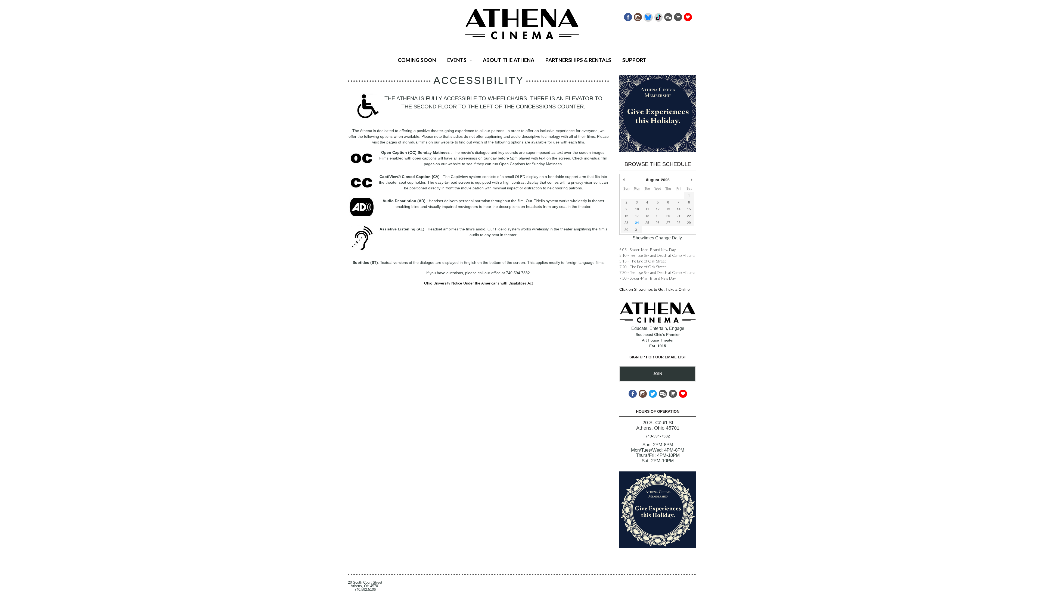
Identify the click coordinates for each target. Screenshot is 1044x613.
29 (689, 222)
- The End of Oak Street (642, 261)
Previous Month (624, 180)
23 (626, 222)
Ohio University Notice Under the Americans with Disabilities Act (478, 283)
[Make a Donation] (687, 16)
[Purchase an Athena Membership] (677, 16)
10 (637, 209)
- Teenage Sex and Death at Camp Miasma (657, 255)
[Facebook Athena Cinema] (627, 16)
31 (637, 229)
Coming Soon (417, 60)
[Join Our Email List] (667, 16)
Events (457, 60)
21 (679, 215)
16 (626, 215)
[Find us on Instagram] (637, 16)
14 (679, 209)
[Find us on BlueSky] (648, 16)
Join (657, 373)
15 (689, 209)
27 (668, 222)
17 (637, 215)
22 (689, 215)
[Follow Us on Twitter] (652, 392)
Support (634, 60)
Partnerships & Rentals (578, 60)
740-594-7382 (657, 436)
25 (647, 222)
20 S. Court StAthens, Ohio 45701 (657, 425)
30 (626, 229)
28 (679, 222)
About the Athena (508, 60)
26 (658, 222)
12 (658, 209)
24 (637, 222)
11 (647, 209)
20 (668, 215)
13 (668, 209)
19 (658, 215)
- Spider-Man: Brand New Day (647, 249)
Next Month (691, 180)
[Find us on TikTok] (658, 16)
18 (647, 215)
